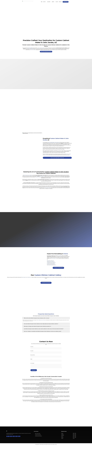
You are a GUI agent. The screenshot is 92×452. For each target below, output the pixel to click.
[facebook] (7, 436)
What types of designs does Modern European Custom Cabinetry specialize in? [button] (37, 326)
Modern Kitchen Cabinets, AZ (50, 260)
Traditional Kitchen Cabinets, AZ (50, 261)
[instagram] (10, 436)
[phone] (19, 436)
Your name (31, 346)
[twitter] (8, 436)
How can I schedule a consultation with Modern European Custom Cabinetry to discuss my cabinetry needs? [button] (42, 331)
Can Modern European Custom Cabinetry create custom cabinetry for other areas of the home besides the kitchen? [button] (43, 328)
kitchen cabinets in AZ (53, 258)
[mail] (18, 436)
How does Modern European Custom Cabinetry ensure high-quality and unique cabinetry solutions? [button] (41, 323)
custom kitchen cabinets (32, 49)
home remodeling (59, 255)
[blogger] (15, 436)
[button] (69, 2)
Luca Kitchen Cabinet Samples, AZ (51, 263)
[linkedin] (11, 436)
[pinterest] (13, 436)
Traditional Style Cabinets (38, 434)
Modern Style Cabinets (37, 433)
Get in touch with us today (47, 187)
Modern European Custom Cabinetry (28, 175)
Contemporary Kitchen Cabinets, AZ (51, 262)
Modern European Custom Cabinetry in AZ (26, 277)
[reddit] (16, 436)
